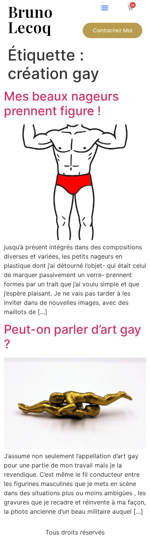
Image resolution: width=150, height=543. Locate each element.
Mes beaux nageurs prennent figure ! (61, 103)
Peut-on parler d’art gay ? (72, 336)
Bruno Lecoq (30, 19)
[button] (104, 7)
